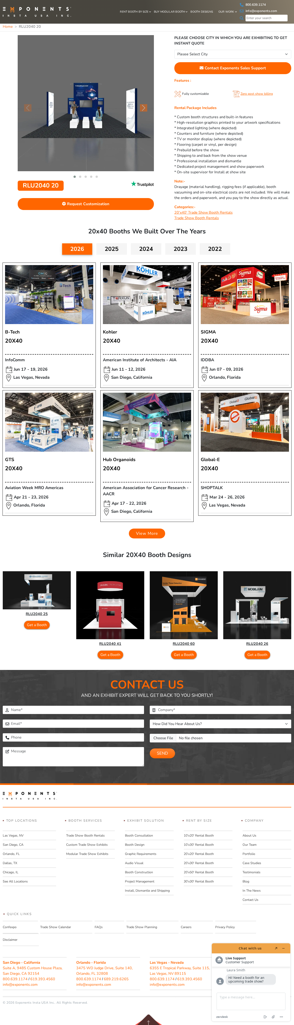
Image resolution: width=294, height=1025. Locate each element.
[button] (74, 176)
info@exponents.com (261, 11)
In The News (252, 890)
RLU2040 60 (184, 643)
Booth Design (134, 845)
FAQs (99, 927)
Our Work (226, 12)
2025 (112, 249)
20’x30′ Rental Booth (199, 863)
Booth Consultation (139, 835)
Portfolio (249, 854)
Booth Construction (139, 872)
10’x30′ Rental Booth (199, 845)
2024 (146, 249)
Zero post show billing (256, 94)
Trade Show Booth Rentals (196, 218)
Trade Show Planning (141, 927)
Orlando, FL (11, 854)
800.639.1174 (255, 5)
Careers (186, 927)
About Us (249, 835)
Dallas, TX (10, 863)
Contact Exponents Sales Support (235, 68)
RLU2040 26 (257, 643)
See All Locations (15, 881)
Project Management (139, 881)
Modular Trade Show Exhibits (87, 854)
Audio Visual (134, 863)
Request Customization (87, 204)
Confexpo (10, 927)
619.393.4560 (42, 979)
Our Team (250, 845)
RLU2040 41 (110, 643)
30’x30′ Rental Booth (199, 881)
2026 (77, 249)
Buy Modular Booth (169, 12)
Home (8, 26)
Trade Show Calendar (55, 927)
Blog (246, 881)
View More (147, 533)
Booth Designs (201, 12)
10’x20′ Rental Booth (199, 835)
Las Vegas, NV (13, 835)
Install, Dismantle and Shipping (147, 890)
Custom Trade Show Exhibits (87, 845)
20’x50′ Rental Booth (199, 872)
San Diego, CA (13, 845)
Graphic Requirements (140, 854)
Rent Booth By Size (134, 12)
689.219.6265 (116, 979)
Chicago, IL (10, 872)
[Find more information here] (251, 982)
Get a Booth (37, 624)
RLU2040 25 (37, 613)
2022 (215, 249)
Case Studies (252, 863)
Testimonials (251, 872)
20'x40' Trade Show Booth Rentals (203, 212)
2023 (180, 249)
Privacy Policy (225, 927)
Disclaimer (10, 940)
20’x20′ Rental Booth (199, 854)
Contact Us (250, 900)
